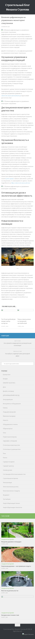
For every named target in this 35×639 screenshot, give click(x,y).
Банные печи (6, 374)
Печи (4, 453)
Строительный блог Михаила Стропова (17, 7)
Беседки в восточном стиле (10, 615)
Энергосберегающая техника (11, 503)
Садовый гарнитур (8, 466)
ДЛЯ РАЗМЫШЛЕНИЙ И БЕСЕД (11, 395)
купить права (9, 178)
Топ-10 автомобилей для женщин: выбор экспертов (8, 321)
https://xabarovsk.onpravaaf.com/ (20, 183)
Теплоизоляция (7, 482)
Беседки (5, 379)
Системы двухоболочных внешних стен (14, 474)
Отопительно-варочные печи (11, 445)
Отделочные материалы (10, 437)
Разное (5, 457)
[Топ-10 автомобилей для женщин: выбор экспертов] (9, 313)
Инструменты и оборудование (12, 403)
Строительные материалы (10, 478)
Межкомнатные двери (9, 416)
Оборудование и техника (10, 424)
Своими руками (7, 470)
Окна (4, 433)
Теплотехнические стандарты (11, 491)
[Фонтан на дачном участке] (17, 579)
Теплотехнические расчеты (10, 487)
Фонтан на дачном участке (9, 591)
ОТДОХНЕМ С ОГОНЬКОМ (10, 441)
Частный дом (6, 499)
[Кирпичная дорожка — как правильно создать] (17, 554)
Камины (5, 408)
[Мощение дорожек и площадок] (17, 530)
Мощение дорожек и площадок (11, 542)
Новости (5, 420)
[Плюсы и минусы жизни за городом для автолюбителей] (26, 313)
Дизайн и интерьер (8, 391)
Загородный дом (8, 399)
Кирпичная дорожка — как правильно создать (16, 566)
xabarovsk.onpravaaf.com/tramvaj (10, 95)
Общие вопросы (7, 428)
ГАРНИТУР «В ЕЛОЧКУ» (9, 383)
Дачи (4, 387)
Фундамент (6, 495)
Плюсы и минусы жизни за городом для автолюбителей (24, 321)
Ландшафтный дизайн (9, 412)
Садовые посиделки (8, 462)
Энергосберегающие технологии (12, 507)
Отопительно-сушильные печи (11, 449)
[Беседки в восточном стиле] (17, 603)
